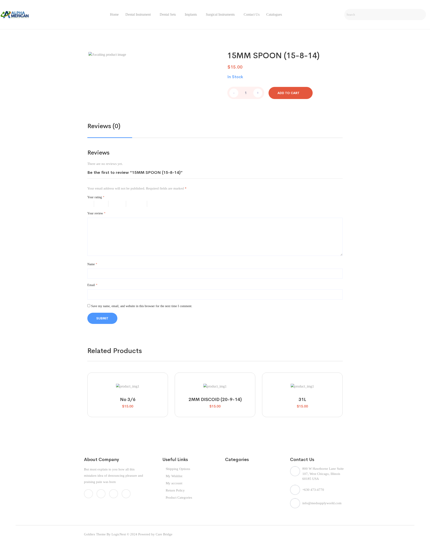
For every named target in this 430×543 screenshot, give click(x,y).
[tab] (103, 126)
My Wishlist (174, 476)
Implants (191, 14)
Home (114, 14)
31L (302, 399)
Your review (96, 213)
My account (174, 483)
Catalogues (274, 14)
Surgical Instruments (220, 14)
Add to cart (288, 93)
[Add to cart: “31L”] (302, 384)
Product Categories (179, 497)
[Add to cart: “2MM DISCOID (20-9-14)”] (215, 384)
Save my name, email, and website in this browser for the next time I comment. (141, 306)
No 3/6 (127, 399)
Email (92, 285)
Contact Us (252, 14)
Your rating (95, 197)
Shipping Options (178, 469)
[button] (116, 384)
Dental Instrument (138, 14)
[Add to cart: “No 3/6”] (128, 384)
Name (92, 264)
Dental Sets (168, 14)
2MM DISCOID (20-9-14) (215, 399)
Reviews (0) (103, 126)
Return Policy (175, 490)
